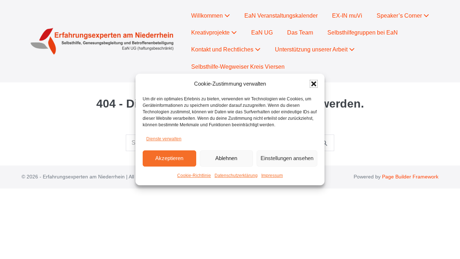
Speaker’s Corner (400, 16)
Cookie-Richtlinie (194, 175)
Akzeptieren (169, 158)
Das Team (300, 32)
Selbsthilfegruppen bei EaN (362, 32)
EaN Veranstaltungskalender (281, 16)
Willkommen (207, 16)
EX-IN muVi (347, 16)
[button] (313, 83)
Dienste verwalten (163, 138)
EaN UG (262, 32)
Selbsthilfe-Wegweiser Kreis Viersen (238, 67)
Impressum (272, 175)
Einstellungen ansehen (287, 158)
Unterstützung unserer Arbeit (312, 49)
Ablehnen (226, 158)
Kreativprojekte (211, 32)
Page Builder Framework (410, 177)
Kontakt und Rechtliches (223, 49)
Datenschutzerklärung (236, 175)
